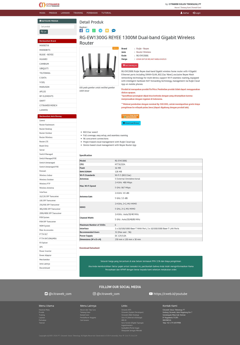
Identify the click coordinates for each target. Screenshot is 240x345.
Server (42, 150)
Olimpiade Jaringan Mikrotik (131, 330)
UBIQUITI (44, 68)
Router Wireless (46, 137)
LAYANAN (65, 12)
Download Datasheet (90, 247)
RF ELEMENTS (46, 96)
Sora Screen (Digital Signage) (132, 323)
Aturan (176, 7)
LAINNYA (44, 110)
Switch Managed (46, 154)
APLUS (43, 91)
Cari (44, 31)
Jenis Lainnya (45, 264)
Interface (43, 192)
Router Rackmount (47, 124)
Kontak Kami (196, 7)
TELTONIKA (45, 73)
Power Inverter (45, 251)
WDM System (45, 226)
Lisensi (42, 120)
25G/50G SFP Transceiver (49, 205)
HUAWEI (43, 59)
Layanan (42, 317)
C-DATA (43, 77)
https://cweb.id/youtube (170, 294)
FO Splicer (44, 242)
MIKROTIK (44, 45)
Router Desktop (46, 129)
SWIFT (43, 100)
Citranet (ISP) (126, 310)
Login (197, 12)
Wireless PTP (45, 183)
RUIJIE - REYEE (47, 54)
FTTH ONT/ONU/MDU (48, 238)
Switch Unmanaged (47, 162)
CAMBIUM (44, 63)
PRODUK (53, 12)
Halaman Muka (44, 310)
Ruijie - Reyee (142, 48)
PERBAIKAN (92, 12)
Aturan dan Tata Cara (88, 310)
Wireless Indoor (46, 175)
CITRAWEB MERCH (48, 105)
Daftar (185, 12)
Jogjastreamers (127, 325)
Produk (41, 312)
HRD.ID (123, 320)
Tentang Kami (186, 7)
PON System (44, 217)
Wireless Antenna (47, 188)
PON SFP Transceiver (48, 221)
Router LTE (44, 141)
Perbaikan (42, 320)
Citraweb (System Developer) (132, 312)
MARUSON (44, 86)
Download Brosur (132, 123)
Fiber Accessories (46, 230)
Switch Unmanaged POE (49, 167)
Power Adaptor (45, 255)
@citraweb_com (60, 294)
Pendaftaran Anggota (88, 317)
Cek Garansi (84, 320)
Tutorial (42, 323)
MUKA (42, 12)
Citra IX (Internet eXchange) (131, 317)
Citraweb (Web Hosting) (130, 315)
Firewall (43, 171)
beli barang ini (131, 65)
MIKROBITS (45, 49)
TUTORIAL (106, 12)
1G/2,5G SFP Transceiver (49, 196)
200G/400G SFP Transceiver (50, 213)
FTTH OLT (44, 234)
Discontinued (45, 268)
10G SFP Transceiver (48, 200)
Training (42, 315)
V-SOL (42, 82)
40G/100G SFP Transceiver (50, 209)
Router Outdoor (46, 133)
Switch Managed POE (48, 158)
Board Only (44, 146)
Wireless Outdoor (47, 179)
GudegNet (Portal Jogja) (130, 328)
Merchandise (45, 259)
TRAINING (78, 12)
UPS (41, 247)
